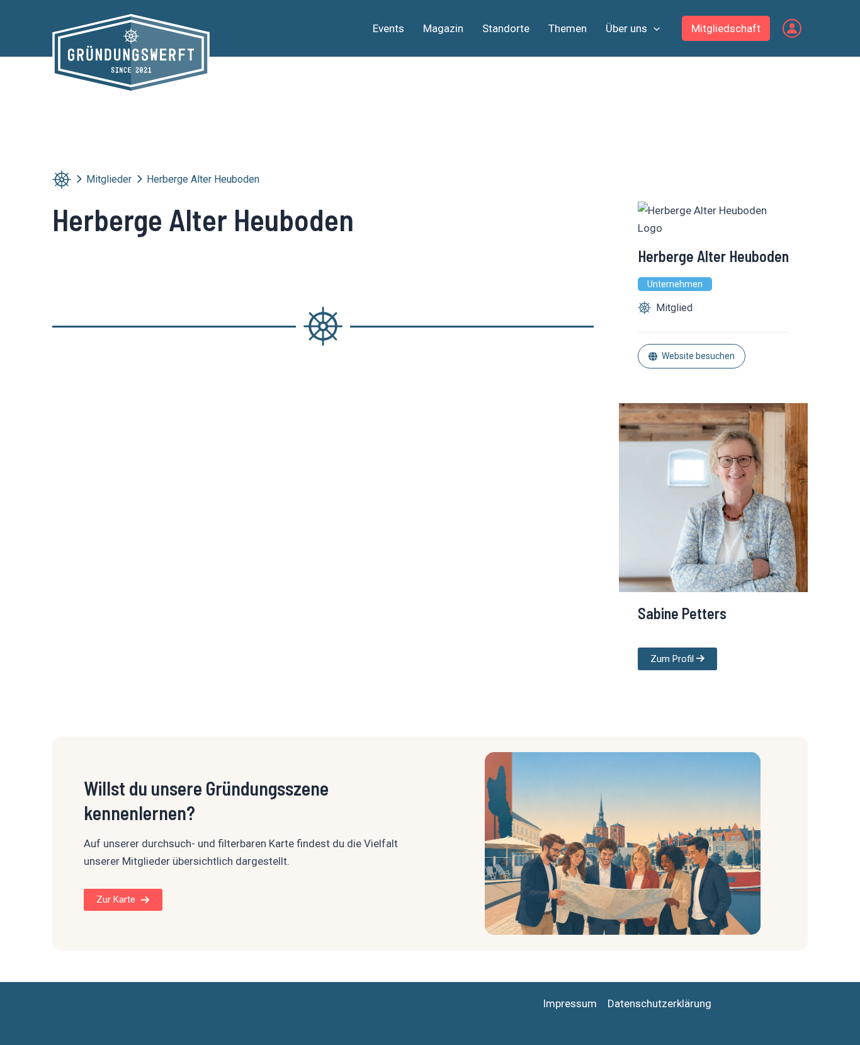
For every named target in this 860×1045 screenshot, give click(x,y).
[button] (653, 28)
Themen (567, 28)
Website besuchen (698, 356)
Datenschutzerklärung (659, 1003)
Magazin (443, 28)
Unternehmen (675, 284)
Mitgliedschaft (726, 28)
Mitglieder (109, 179)
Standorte (505, 28)
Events (388, 28)
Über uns (626, 28)
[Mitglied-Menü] (792, 28)
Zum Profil (673, 659)
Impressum (570, 1003)
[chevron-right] (78, 178)
